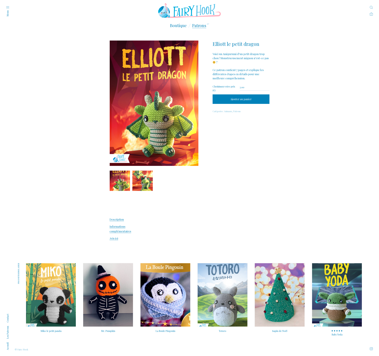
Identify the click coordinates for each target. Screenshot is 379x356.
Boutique (178, 25)
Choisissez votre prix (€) (224, 88)
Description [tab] (117, 219)
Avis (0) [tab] (114, 238)
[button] (194, 44)
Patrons (199, 25)
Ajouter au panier (241, 99)
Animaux (228, 111)
